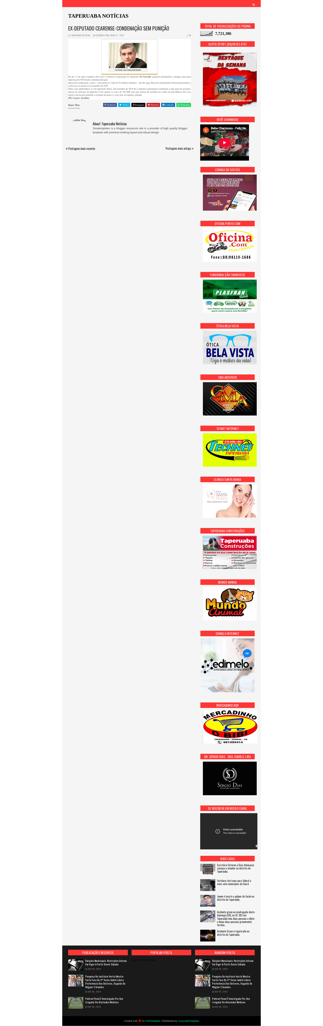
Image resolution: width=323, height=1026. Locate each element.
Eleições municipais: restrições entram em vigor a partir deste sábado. (106, 962)
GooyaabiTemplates (188, 1020)
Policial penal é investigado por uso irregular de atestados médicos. (104, 1000)
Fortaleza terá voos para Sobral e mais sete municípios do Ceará (234, 882)
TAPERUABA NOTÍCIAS (98, 16)
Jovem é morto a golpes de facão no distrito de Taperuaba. (235, 898)
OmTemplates (153, 1020)
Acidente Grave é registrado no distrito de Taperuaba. (233, 933)
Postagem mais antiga (178, 148)
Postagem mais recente (81, 148)
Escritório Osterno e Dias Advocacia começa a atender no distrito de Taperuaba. (235, 868)
